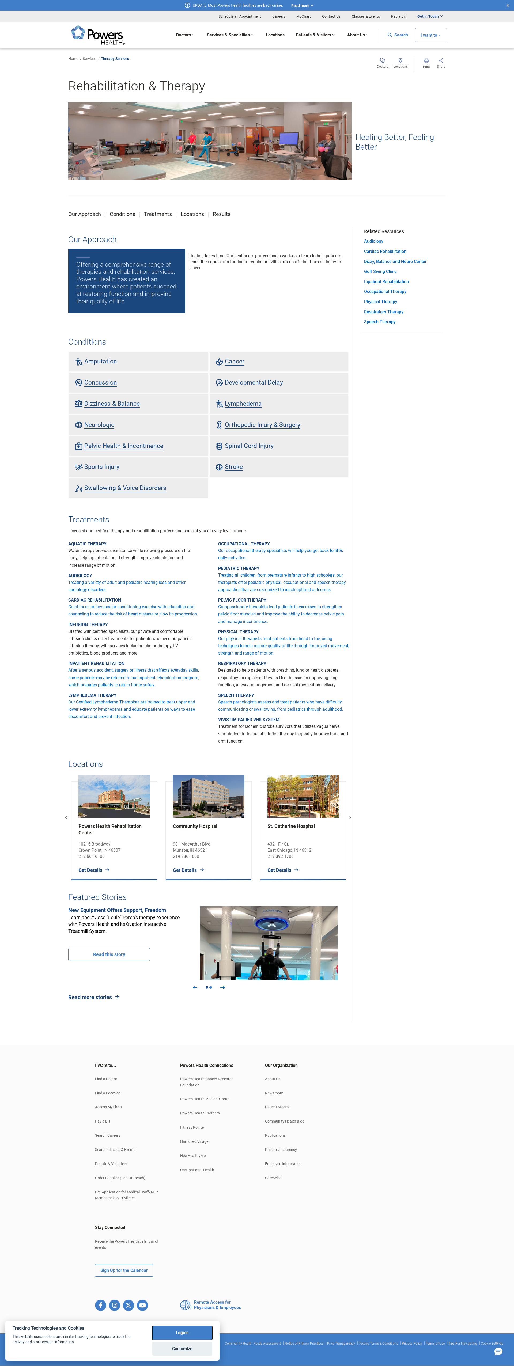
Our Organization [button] (281, 1065)
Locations (192, 214)
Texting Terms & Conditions (378, 1343)
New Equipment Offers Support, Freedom (117, 910)
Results (221, 214)
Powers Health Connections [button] (206, 1065)
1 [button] (207, 987)
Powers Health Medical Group (204, 1099)
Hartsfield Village (194, 1141)
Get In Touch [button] (428, 16)
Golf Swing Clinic (380, 271)
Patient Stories (277, 1107)
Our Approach (84, 214)
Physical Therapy (380, 301)
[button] (498, 1351)
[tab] (129, 1065)
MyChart (303, 16)
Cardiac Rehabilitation (385, 251)
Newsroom (274, 1093)
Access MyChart (108, 1107)
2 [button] (210, 987)
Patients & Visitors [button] (313, 34)
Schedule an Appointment (239, 16)
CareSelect (274, 1178)
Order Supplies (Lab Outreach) (120, 1178)
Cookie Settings (492, 1343)
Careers (278, 16)
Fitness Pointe (192, 1127)
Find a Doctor (106, 1079)
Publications (275, 1135)
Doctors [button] (183, 34)
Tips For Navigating (462, 1343)
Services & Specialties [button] (228, 34)
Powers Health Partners (200, 1113)
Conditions (122, 214)
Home (73, 58)
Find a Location (108, 1093)
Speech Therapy (380, 321)
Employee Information (283, 1164)
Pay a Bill (398, 16)
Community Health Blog (284, 1121)
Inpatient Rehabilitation (386, 281)
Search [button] (400, 34)
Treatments (158, 214)
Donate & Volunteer (111, 1164)
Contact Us (331, 16)
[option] (114, 826)
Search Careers (107, 1135)
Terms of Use (435, 1343)
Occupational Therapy (385, 291)
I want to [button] (429, 35)
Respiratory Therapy (383, 311)
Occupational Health (197, 1170)
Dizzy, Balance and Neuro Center (395, 261)
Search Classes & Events (115, 1149)
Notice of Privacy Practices (304, 1343)
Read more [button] (300, 5)
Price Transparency (281, 1149)
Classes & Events (366, 16)
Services (89, 58)
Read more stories (90, 997)
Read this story (109, 954)
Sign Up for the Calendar (124, 1270)
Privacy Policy (412, 1343)
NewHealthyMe (193, 1156)
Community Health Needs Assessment (253, 1343)
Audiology (373, 241)
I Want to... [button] (105, 1065)
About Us (272, 1079)
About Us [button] (356, 34)
